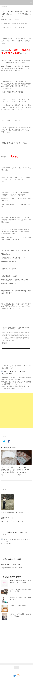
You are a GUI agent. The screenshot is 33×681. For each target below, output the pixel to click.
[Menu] (30, 2)
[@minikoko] (14, 675)
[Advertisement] (16, 410)
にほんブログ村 (6, 374)
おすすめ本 (4, 6)
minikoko (5, 19)
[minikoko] (18, 675)
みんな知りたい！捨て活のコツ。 (19, 605)
